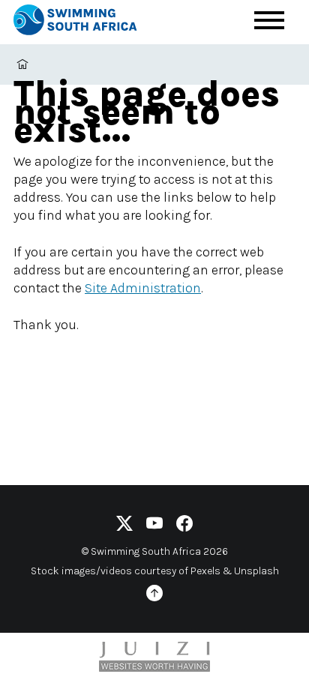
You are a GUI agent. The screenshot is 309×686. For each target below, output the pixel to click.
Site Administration (143, 288)
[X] (124, 526)
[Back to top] (154, 595)
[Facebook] (184, 526)
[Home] (89, 22)
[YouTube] (154, 526)
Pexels (205, 571)
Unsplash (256, 571)
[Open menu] (269, 20)
